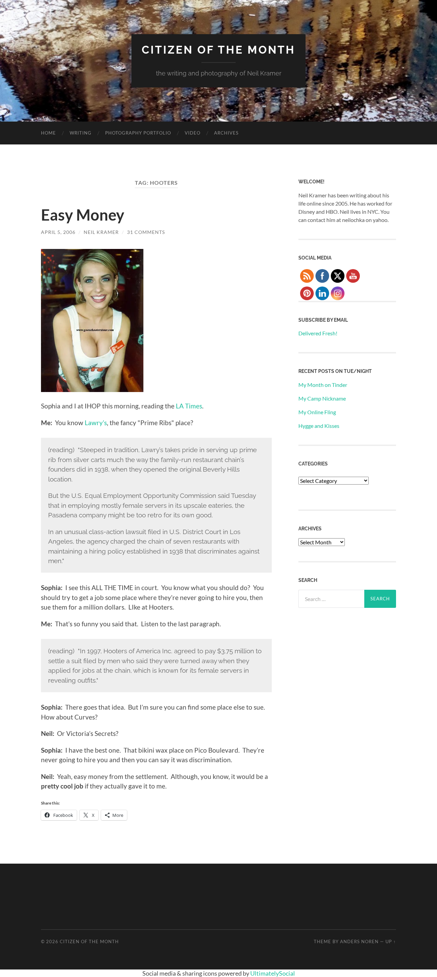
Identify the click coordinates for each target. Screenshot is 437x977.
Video (192, 133)
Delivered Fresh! (317, 333)
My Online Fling (317, 412)
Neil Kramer (101, 232)
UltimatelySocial (272, 973)
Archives (226, 133)
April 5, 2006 (58, 232)
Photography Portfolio (138, 133)
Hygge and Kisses (318, 425)
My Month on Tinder (322, 384)
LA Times (189, 406)
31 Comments (146, 232)
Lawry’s (96, 423)
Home (48, 133)
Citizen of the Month (218, 49)
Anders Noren (359, 941)
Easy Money (82, 215)
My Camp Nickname (322, 398)
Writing (80, 133)
